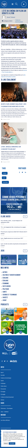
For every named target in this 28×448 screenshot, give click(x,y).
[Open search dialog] (16, 4)
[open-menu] (12, 4)
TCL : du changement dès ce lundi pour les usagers (13, 227)
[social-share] (18, 172)
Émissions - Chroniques (7, 408)
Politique (6, 289)
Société (5, 297)
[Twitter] (4, 361)
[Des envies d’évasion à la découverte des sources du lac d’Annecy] (7, 314)
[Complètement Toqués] (20, 314)
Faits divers (7, 286)
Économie (6, 283)
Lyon (4, 177)
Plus (25, 216)
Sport (5, 300)
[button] (25, 260)
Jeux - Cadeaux (4, 411)
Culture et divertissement (12, 275)
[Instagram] (7, 361)
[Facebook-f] (2, 361)
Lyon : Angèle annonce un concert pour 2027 (12, 238)
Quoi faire (5, 182)
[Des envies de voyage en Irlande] (20, 328)
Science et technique (10, 295)
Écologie (5, 278)
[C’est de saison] (7, 328)
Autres (5, 272)
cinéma (4, 173)
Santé (5, 292)
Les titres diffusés (5, 420)
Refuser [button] (6, 443)
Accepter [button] (12, 443)
